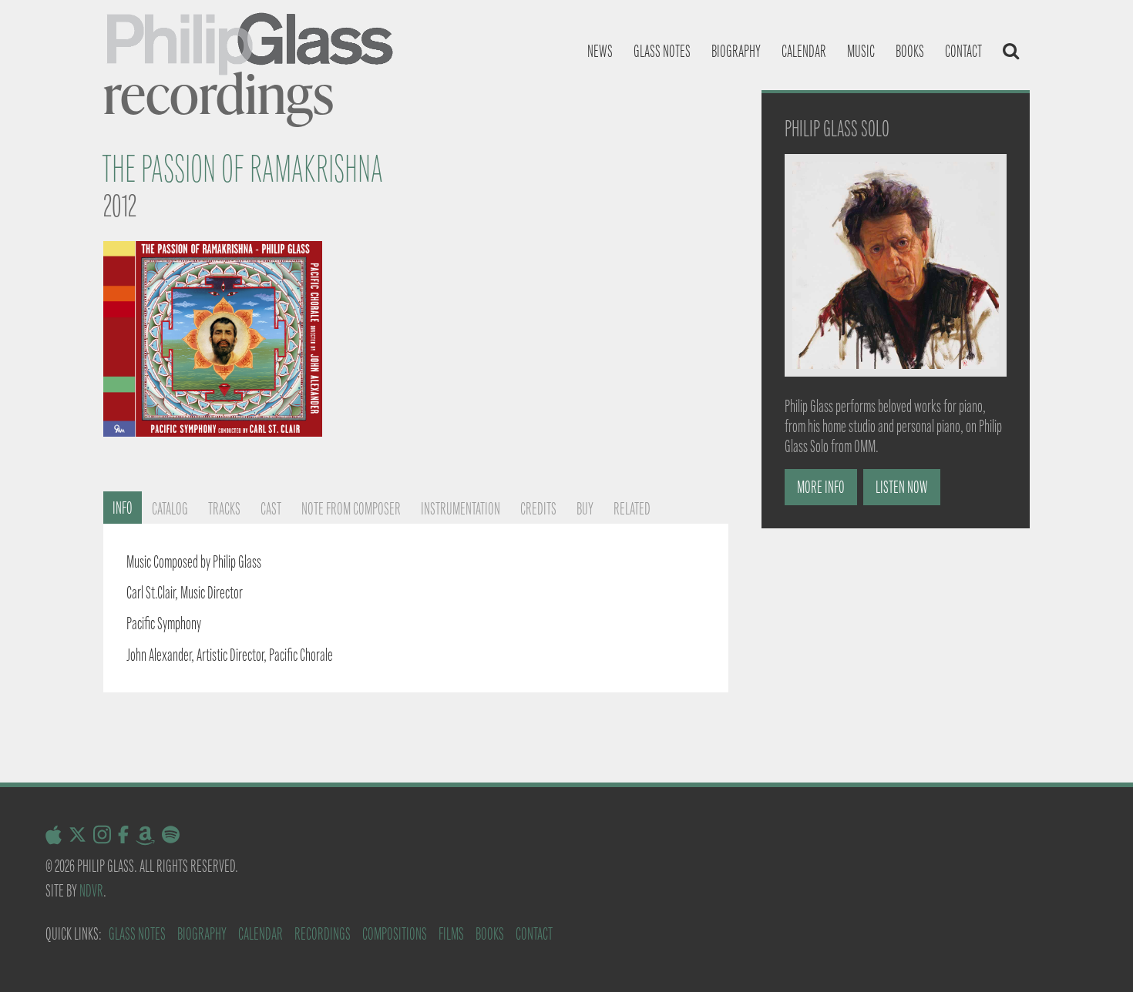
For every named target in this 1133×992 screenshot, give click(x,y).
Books (910, 51)
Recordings (322, 933)
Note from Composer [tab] (351, 508)
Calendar (804, 51)
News (600, 51)
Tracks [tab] (224, 508)
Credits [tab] (538, 508)
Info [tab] (123, 508)
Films (451, 933)
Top (1096, 955)
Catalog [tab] (170, 508)
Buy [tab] (585, 508)
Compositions (394, 933)
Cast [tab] (271, 508)
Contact (963, 51)
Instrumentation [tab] (460, 508)
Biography (736, 51)
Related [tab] (632, 508)
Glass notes (662, 51)
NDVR (91, 890)
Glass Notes (137, 933)
